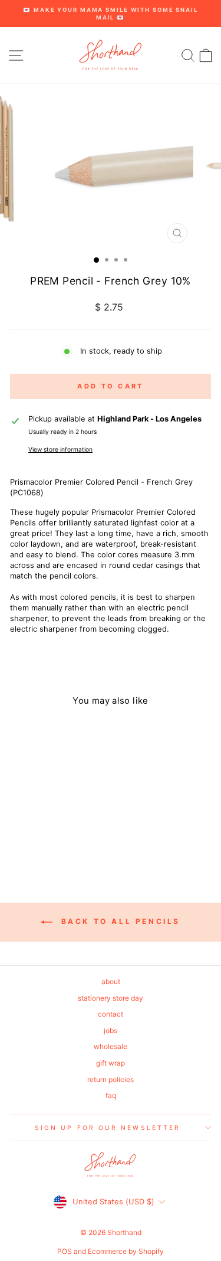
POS (64, 1251)
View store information (60, 449)
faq (110, 1095)
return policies (110, 1079)
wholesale (110, 1046)
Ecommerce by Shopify (126, 1251)
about (110, 981)
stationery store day (110, 998)
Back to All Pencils (118, 921)
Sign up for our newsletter (107, 1127)
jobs (110, 1030)
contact (110, 1014)
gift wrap (110, 1063)
